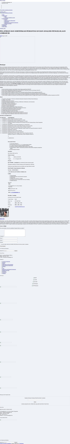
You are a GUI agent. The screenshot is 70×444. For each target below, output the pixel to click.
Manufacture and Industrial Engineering (11, 22)
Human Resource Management (9, 20)
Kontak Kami (4, 24)
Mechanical (4, 271)
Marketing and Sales (7, 23)
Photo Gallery (4, 26)
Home (3, 14)
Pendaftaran (4, 25)
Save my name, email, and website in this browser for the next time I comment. (14, 244)
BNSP (1, 35)
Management (6, 21)
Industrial (3, 266)
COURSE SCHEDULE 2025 (9, 17)
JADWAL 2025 (2, 11)
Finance (5, 19)
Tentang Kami (4, 15)
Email (1, 240)
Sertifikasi (4, 273)
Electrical (3, 262)
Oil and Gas (4, 272)
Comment (2, 236)
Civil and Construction (6, 261)
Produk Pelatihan (5, 18)
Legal (3, 268)
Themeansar (21, 443)
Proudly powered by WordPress (5, 443)
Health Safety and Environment (7, 264)
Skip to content (2, 0)
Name (1, 238)
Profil (5, 16)
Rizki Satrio (2, 218)
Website (1, 242)
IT (2, 267)
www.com (15, 192)
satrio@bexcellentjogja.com (20, 206)
